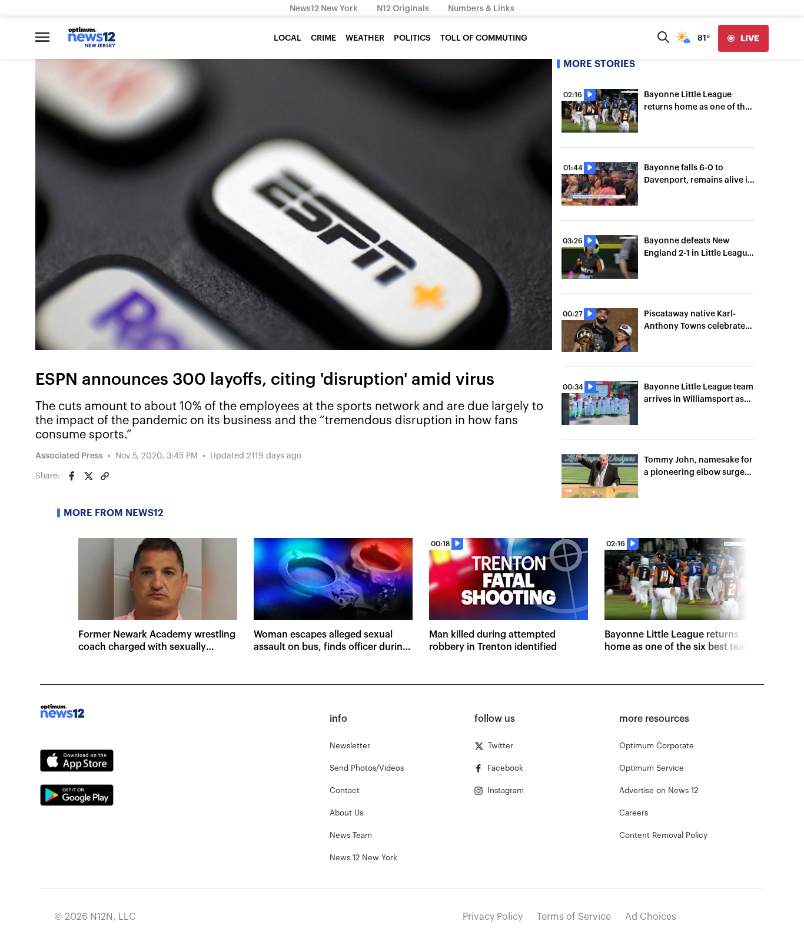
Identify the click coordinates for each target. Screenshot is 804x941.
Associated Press (69, 456)
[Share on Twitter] (88, 476)
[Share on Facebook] (72, 476)
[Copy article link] (104, 476)
